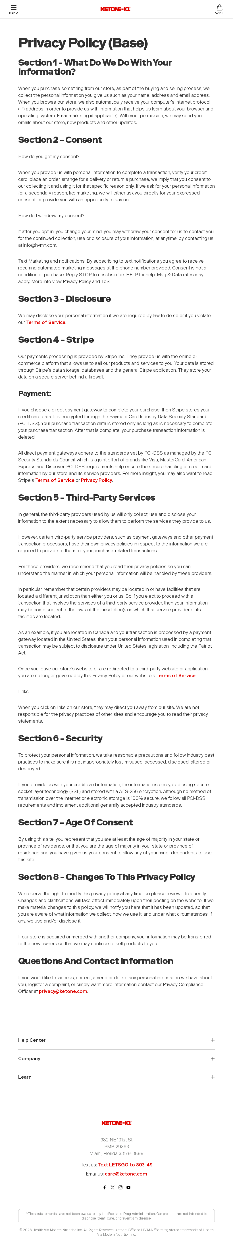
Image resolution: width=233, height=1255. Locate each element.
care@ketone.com (126, 1174)
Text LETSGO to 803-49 (125, 1165)
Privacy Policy (96, 480)
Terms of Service (45, 322)
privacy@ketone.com (63, 991)
